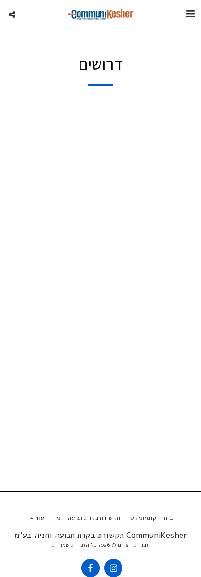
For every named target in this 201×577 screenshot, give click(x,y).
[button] (190, 14)
